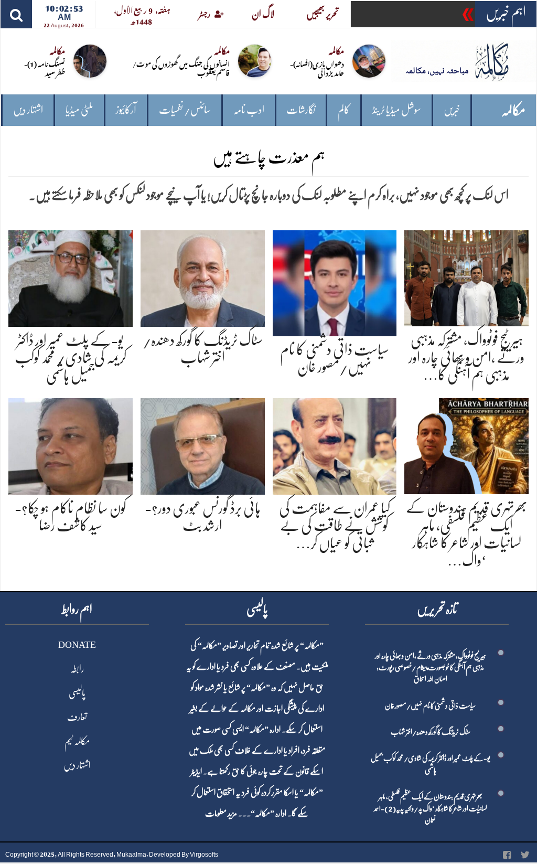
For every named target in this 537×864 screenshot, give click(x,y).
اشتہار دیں (28, 109)
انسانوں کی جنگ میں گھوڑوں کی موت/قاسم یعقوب (181, 68)
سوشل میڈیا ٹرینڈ (396, 109)
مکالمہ (513, 110)
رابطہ (77, 669)
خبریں (452, 109)
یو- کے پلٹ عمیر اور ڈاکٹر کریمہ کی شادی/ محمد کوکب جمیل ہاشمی (70, 358)
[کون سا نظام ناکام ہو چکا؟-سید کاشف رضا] (70, 444)
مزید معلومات (221, 813)
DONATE (77, 645)
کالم (344, 109)
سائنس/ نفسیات (185, 109)
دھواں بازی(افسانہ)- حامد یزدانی (317, 68)
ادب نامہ (248, 109)
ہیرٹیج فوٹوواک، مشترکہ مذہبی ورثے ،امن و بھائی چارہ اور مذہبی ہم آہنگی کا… (466, 357)
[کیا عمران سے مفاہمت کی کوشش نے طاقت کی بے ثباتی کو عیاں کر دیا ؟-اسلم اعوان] (335, 444)
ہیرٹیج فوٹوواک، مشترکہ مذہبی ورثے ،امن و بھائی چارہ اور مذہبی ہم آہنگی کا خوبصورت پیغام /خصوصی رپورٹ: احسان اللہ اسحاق (430, 667)
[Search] (16, 14)
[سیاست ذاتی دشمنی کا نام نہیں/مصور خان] (335, 280)
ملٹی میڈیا (79, 109)
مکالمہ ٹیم (77, 741)
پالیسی (77, 693)
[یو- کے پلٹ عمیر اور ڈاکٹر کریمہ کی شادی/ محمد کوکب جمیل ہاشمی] (70, 276)
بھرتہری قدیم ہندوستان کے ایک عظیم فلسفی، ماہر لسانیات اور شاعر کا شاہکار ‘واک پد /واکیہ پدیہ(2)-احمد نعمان (430, 808)
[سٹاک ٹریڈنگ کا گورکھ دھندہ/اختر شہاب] (203, 276)
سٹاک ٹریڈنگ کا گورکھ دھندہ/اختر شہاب (430, 732)
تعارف (77, 717)
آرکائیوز (126, 109)
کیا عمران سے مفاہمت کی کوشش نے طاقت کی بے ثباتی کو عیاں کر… (334, 526)
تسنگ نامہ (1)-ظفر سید (44, 68)
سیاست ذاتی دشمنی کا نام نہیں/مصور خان (430, 705)
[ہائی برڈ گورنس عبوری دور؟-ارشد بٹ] (203, 444)
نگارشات (300, 109)
